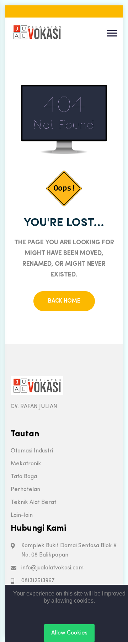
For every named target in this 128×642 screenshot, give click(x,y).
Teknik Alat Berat (33, 502)
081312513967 (37, 581)
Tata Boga (24, 477)
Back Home (64, 301)
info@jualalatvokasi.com (52, 568)
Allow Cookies (69, 633)
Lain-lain (22, 515)
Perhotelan (25, 489)
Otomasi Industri (32, 451)
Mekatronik (26, 464)
